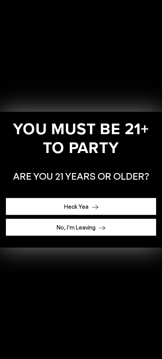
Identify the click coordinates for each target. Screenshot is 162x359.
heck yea (77, 206)
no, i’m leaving (77, 227)
